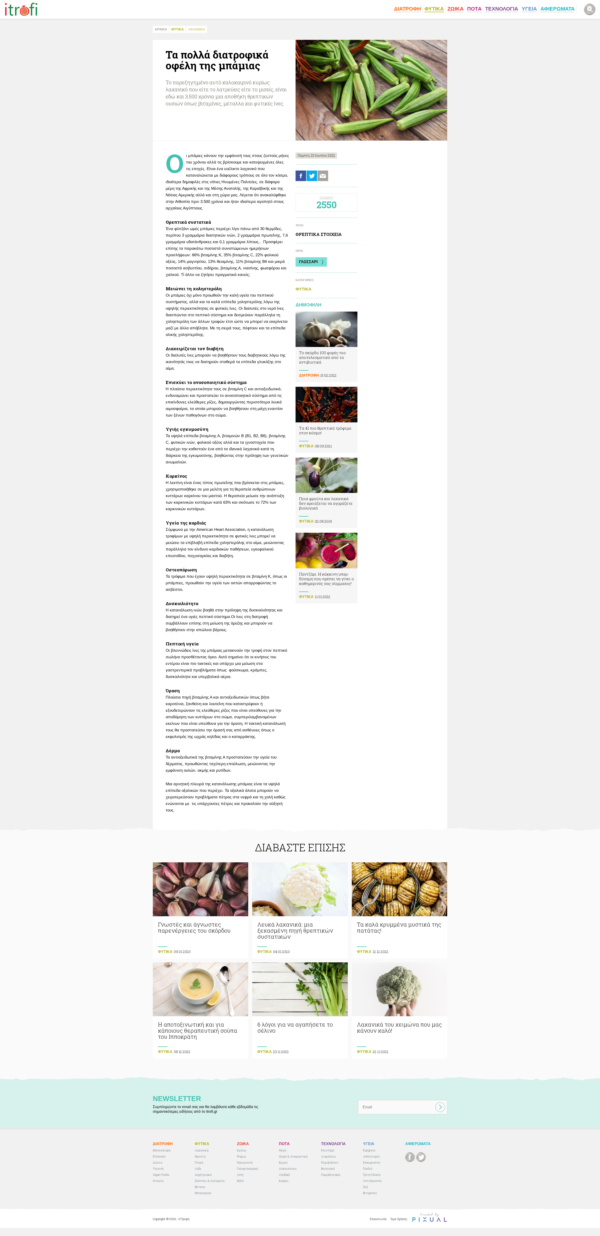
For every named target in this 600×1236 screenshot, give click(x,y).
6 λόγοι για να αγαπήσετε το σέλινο (300, 1010)
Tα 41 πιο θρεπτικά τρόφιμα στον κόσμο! (326, 420)
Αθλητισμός (371, 1156)
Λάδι (198, 1168)
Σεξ (365, 1187)
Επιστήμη (327, 1150)
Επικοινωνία (378, 1219)
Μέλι (240, 1181)
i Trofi (21, 9)
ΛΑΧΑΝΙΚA (196, 29)
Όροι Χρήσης (399, 1219)
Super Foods (161, 1175)
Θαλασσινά (245, 1162)
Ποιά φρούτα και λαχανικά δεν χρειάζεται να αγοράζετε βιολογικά (326, 493)
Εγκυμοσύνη (371, 1162)
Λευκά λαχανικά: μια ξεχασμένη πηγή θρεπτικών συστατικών (300, 910)
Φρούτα (200, 1156)
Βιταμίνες (370, 1193)
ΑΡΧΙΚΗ (161, 29)
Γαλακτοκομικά (247, 1168)
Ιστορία (158, 1181)
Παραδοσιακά (330, 1175)
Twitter (312, 176)
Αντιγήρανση (372, 1181)
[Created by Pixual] (429, 1217)
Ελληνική (159, 1156)
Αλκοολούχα (287, 1168)
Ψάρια (241, 1156)
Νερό (282, 1150)
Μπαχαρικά (203, 1193)
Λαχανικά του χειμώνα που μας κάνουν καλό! (399, 1010)
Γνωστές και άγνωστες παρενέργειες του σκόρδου (200, 910)
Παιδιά (367, 1168)
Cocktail (284, 1175)
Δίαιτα (157, 1162)
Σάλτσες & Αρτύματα (210, 1181)
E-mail (323, 176)
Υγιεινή (158, 1168)
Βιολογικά (328, 1168)
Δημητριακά (203, 1175)
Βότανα (200, 1187)
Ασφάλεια (328, 1156)
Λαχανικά (202, 1150)
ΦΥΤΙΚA (177, 29)
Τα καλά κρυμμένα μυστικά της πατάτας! (399, 910)
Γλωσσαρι (308, 262)
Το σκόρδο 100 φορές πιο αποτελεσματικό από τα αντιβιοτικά (326, 347)
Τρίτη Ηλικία (371, 1175)
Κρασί (283, 1162)
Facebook (301, 176)
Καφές (284, 1181)
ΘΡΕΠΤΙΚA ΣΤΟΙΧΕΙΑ (319, 234)
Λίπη (240, 1175)
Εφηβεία (369, 1150)
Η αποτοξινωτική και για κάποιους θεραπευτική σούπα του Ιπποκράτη (200, 1010)
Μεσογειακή (161, 1150)
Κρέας (242, 1150)
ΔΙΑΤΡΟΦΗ (309, 375)
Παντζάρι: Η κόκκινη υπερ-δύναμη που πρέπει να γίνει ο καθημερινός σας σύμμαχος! (326, 568)
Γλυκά (199, 1162)
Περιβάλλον (329, 1162)
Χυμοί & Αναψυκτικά (293, 1156)
